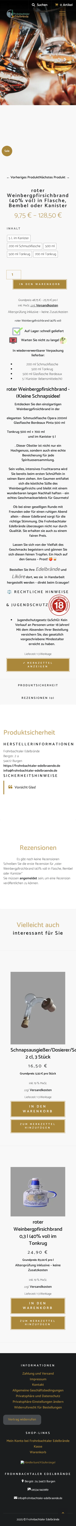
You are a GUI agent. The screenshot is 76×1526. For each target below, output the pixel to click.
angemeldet (28, 878)
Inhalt (14, 229)
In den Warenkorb (39, 284)
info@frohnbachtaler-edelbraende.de (30, 771)
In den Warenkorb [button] (38, 1109)
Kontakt (38, 1385)
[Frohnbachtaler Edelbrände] (17, 14)
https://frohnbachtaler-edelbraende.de (31, 766)
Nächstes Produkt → (54, 177)
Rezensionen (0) (38, 698)
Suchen (42, 5)
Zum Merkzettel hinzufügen (38, 1126)
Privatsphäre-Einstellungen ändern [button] (38, 1402)
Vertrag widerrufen (22, 1419)
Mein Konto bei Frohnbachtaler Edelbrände (38, 1441)
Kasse (38, 1446)
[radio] (18, 238)
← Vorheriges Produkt (22, 177)
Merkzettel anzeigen (40, 665)
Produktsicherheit (38, 685)
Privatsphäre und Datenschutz (38, 1396)
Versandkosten (47, 305)
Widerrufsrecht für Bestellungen (38, 1407)
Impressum (38, 1379)
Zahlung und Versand (38, 1373)
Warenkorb (38, 1452)
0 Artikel (66, 5)
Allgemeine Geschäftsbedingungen (38, 1390)
